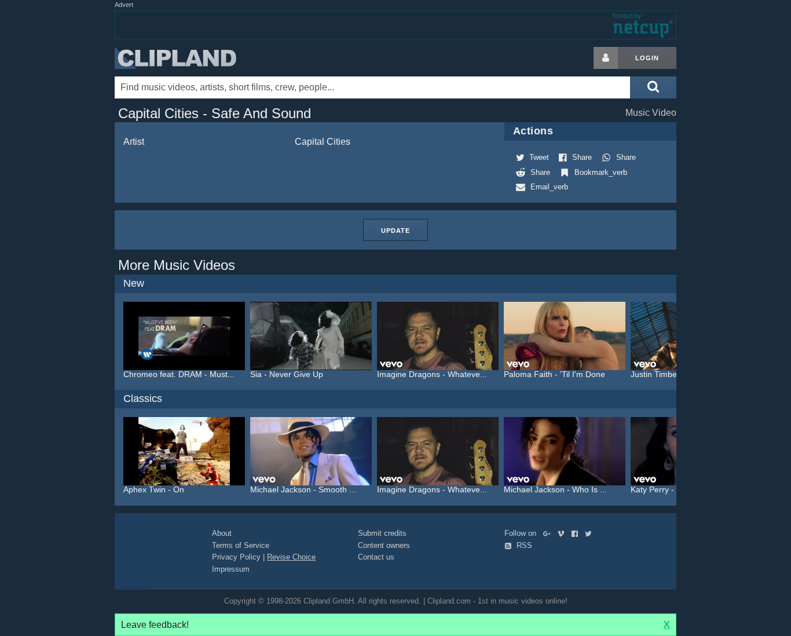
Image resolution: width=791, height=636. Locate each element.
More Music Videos (176, 265)
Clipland (175, 58)
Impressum (231, 569)
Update (395, 230)
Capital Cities (322, 142)
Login (647, 57)
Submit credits (382, 533)
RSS (523, 545)
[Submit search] (653, 87)
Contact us (376, 557)
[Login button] (606, 58)
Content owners (384, 545)
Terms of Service (240, 545)
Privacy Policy (236, 557)
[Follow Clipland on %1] (549, 533)
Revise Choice (291, 557)
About (222, 533)
